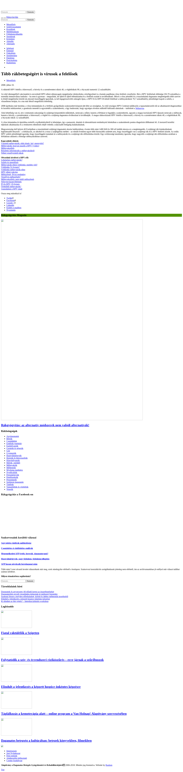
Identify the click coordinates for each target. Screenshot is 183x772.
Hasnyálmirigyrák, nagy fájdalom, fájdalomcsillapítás (25, 559)
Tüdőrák (10, 484)
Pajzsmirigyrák (12, 475)
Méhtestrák (11, 467)
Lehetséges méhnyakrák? (11, 160)
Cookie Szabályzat (14, 760)
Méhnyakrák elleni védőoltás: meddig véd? (19, 165)
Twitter (9, 198)
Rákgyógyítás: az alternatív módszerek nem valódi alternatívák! (45, 425)
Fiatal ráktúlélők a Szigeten (20, 633)
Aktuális (10, 41)
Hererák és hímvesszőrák (17, 458)
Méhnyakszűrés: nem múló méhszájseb (17, 179)
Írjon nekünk (11, 756)
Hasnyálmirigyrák (14, 455)
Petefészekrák (12, 477)
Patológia (10, 58)
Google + (10, 203)
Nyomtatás (11, 210)
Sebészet (10, 48)
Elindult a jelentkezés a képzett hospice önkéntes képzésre (25, 599)
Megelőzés (11, 24)
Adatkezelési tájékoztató (16, 758)
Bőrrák (9, 439)
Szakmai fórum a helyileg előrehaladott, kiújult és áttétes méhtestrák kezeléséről (34, 596)
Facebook (10, 200)
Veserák (9, 489)
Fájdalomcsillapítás (14, 34)
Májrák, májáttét (13, 463)
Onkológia (10, 53)
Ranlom (109, 765)
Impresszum (11, 751)
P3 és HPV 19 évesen (10, 184)
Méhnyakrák (11, 465)
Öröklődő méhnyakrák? (11, 186)
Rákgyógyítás (91, 5)
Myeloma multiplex (14, 470)
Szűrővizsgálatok (13, 27)
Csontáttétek (11, 441)
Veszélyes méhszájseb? (10, 177)
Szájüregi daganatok (15, 482)
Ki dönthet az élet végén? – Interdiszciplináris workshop (24, 601)
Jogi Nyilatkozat (13, 753)
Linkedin (10, 205)
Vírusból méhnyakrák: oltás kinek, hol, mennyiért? (22, 143)
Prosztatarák (11, 480)
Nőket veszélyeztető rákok (12, 153)
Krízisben (10, 39)
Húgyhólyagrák (13, 460)
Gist (8, 451)
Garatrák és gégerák (14, 448)
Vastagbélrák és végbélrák (17, 487)
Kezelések (10, 29)
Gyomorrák (11, 453)
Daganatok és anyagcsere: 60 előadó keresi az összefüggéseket (27, 592)
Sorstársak (10, 36)
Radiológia (11, 63)
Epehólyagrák (12, 446)
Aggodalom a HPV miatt (11, 189)
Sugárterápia (11, 55)
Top (2, 770)
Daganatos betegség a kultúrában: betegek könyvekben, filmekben (46, 740)
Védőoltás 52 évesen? (10, 167)
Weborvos (139, 108)
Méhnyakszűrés (7, 148)
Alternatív (10, 44)
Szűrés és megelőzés (9, 162)
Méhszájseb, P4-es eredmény (13, 174)
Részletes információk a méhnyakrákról (17, 150)
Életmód (10, 51)
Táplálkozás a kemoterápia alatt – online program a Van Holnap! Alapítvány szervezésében (64, 713)
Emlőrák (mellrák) (14, 443)
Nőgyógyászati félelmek (11, 182)
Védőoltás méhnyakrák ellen (13, 169)
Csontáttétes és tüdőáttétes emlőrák (17, 548)
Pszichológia (11, 60)
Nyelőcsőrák (11, 472)
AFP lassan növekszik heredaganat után (19, 564)
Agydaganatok (12, 436)
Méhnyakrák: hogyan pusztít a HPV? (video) (20, 146)
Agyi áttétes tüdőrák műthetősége (16, 543)
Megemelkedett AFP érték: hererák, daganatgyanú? (24, 553)
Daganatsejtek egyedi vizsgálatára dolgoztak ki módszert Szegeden (29, 594)
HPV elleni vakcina (9, 172)
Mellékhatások (12, 32)
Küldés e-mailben (13, 208)
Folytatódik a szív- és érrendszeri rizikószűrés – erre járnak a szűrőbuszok (52, 660)
